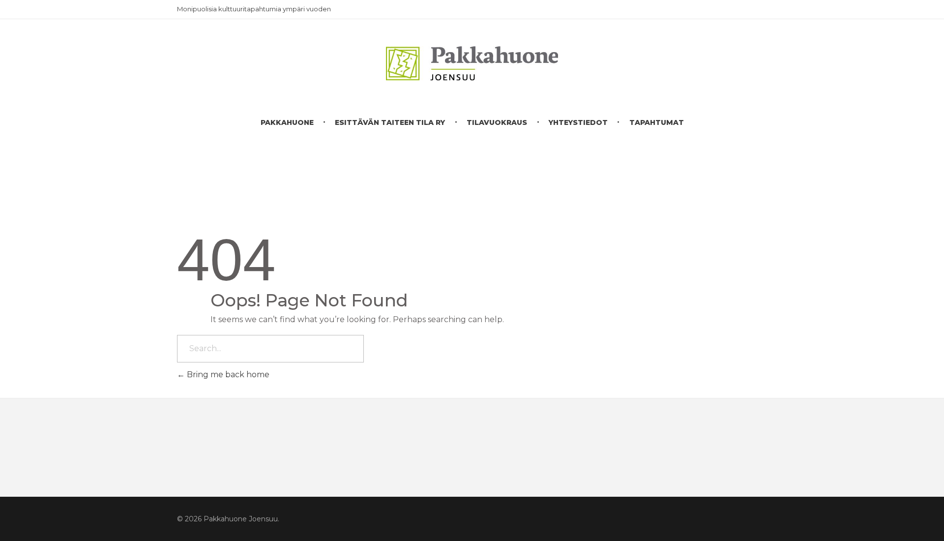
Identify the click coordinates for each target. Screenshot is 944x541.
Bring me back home (227, 374)
